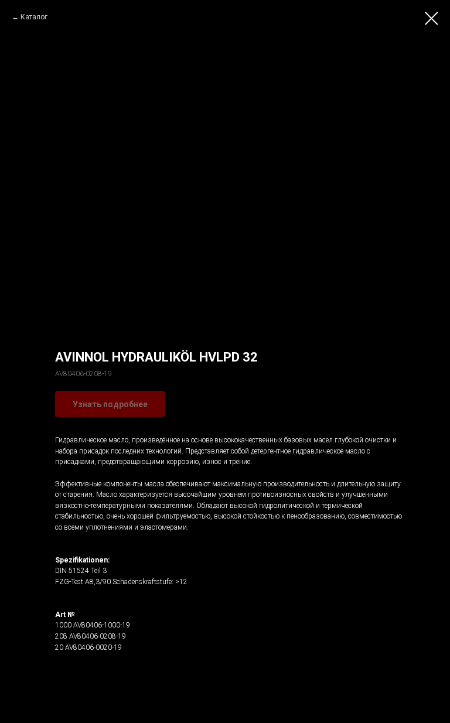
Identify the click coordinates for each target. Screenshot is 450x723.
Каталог (34, 17)
